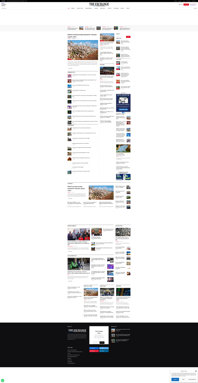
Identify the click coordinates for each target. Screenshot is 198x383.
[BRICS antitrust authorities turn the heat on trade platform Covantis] (128, 258)
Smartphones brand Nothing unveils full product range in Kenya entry (97, 278)
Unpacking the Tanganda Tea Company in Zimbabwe (80, 163)
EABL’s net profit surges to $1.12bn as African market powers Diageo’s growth (84, 116)
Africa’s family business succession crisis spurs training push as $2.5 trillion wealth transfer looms (84, 106)
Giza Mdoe (73, 38)
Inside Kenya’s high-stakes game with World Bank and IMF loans (107, 108)
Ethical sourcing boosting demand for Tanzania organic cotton (73, 29)
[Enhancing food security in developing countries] (128, 197)
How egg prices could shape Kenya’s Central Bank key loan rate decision (125, 81)
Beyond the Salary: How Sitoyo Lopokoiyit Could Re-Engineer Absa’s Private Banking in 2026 (107, 317)
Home (69, 8)
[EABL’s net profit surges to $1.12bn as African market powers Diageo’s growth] (69, 117)
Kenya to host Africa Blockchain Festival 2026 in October (80, 85)
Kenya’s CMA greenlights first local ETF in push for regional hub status (83, 111)
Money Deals (102, 8)
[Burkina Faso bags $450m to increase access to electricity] (128, 253)
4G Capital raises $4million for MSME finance (120, 268)
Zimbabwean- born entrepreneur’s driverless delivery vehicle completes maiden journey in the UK (79, 272)
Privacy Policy (70, 361)
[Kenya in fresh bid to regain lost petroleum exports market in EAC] (93, 249)
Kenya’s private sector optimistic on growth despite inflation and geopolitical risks (107, 29)
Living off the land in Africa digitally (77, 167)
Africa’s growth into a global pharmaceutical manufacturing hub (107, 91)
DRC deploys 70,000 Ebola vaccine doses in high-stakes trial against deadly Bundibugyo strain (90, 29)
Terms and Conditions (71, 363)
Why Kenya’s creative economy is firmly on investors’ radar (121, 206)
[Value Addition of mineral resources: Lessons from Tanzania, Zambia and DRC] (123, 232)
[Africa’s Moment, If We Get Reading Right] (128, 192)
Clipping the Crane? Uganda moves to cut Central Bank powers (106, 112)
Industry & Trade (80, 8)
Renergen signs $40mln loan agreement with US (120, 263)
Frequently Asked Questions (72, 356)
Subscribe (186, 4)
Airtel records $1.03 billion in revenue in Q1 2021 (120, 248)
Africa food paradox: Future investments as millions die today (81, 127)
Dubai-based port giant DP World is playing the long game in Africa (123, 312)
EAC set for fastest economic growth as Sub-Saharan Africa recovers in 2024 (104, 243)
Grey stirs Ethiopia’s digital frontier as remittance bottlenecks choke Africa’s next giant (106, 53)
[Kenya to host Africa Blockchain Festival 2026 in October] (69, 86)
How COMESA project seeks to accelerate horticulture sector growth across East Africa (108, 230)
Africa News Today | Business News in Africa (75, 351)
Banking (72, 8)
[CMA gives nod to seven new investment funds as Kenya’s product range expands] (69, 102)
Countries (122, 8)
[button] (195, 371)
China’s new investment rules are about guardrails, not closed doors (125, 68)
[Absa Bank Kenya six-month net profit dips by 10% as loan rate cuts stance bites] (69, 76)
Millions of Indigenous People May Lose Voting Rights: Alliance (120, 187)
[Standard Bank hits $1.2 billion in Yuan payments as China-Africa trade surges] (128, 140)
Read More (70, 68)
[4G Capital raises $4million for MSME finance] (128, 268)
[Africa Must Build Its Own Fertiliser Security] (69, 91)
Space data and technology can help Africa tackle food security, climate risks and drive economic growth (120, 135)
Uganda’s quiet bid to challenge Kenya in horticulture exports (125, 87)
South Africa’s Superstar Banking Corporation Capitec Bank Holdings (105, 121)
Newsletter (69, 358)
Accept (175, 379)
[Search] (194, 8)
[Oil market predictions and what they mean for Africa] (128, 202)
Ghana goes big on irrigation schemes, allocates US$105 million (81, 147)
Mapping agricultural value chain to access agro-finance (80, 143)
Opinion (128, 8)
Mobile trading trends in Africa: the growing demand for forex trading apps (107, 307)
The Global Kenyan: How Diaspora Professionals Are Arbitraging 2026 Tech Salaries (106, 312)
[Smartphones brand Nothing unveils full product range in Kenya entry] (110, 279)
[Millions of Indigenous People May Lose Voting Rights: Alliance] (128, 187)
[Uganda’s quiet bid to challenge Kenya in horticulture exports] (118, 87)
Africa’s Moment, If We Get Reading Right (120, 192)
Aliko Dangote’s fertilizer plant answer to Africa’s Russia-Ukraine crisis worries (84, 133)
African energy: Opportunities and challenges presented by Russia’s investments (120, 273)
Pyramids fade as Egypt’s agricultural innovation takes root (81, 157)
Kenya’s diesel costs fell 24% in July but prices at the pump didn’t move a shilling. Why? (84, 96)
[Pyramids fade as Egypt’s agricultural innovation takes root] (69, 159)
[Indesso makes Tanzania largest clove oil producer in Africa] (69, 172)
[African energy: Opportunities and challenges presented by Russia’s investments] (128, 273)
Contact (69, 353)
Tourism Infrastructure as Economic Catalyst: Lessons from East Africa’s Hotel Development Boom (125, 75)
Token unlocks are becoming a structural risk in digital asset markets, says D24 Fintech (106, 58)
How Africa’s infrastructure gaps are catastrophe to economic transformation (106, 86)
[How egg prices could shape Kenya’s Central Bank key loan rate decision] (118, 81)
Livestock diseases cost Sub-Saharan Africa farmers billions (81, 138)
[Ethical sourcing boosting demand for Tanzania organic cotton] (81, 28)
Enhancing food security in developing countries (120, 197)
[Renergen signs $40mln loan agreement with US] (128, 263)
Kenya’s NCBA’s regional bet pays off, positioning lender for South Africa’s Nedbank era (85, 122)
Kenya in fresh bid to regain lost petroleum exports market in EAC (104, 248)
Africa (69, 274)
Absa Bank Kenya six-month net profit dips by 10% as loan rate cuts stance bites (84, 74)
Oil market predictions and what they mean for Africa (120, 202)
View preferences (192, 379)
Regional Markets (88, 8)
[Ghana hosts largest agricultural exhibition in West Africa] (69, 154)
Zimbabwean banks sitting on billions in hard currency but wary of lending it (107, 117)
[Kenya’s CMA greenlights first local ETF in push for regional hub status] (69, 112)
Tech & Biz (109, 8)
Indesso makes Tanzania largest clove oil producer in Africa (81, 171)
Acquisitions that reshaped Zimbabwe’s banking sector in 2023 (106, 104)
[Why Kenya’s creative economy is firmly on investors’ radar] (128, 207)
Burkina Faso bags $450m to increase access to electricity (120, 253)
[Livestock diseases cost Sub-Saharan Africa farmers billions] (69, 139)
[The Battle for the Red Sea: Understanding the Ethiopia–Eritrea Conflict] (96, 232)
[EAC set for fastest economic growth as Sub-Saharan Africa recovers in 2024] (93, 244)
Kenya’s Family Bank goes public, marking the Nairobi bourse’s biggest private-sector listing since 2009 (78, 243)
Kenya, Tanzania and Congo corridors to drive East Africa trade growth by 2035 (107, 77)
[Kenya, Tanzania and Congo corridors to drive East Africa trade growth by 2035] (107, 71)
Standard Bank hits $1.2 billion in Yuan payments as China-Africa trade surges (120, 140)
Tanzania (69, 38)
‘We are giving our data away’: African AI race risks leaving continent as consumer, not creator (98, 272)
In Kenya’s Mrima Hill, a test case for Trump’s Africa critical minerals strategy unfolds (122, 317)
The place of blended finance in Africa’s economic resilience (106, 95)
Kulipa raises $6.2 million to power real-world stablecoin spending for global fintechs (106, 298)
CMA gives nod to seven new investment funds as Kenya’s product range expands (84, 100)
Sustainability (116, 8)
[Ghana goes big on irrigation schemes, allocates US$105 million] (69, 148)
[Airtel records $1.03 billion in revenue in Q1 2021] (128, 248)
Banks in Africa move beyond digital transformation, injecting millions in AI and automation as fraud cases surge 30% (84, 80)
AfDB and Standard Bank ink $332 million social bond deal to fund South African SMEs (125, 29)
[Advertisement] (99, 17)
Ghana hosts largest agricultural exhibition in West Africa (80, 152)
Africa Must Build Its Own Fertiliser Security (79, 90)
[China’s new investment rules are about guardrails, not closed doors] (118, 68)
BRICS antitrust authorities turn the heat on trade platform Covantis (120, 258)
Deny (183, 379)
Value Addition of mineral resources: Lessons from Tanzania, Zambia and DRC (122, 239)
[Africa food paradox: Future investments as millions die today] (69, 129)
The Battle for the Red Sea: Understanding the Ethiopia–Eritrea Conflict (96, 237)
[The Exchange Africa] (99, 4)
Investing (96, 8)
